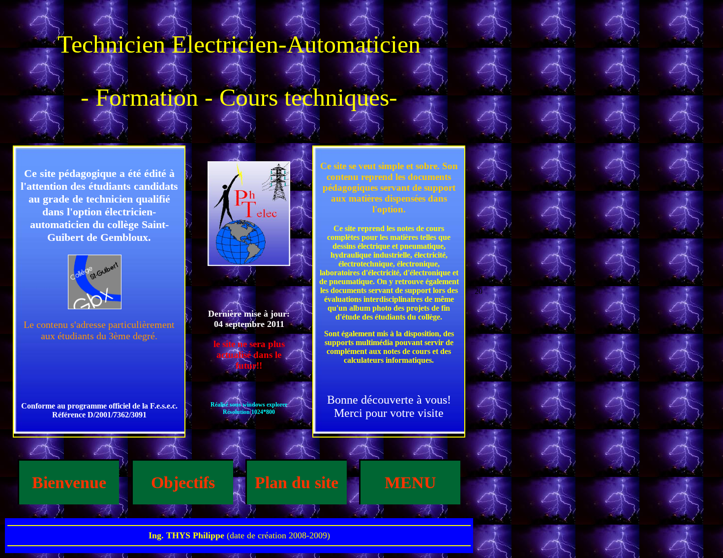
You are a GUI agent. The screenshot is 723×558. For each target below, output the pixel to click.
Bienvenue (69, 482)
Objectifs (183, 482)
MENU (410, 482)
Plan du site (296, 482)
